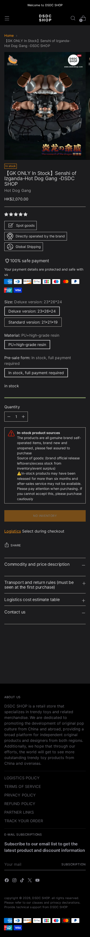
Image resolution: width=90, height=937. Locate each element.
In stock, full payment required (36, 372)
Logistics (12, 531)
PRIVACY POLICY (20, 795)
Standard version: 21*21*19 (33, 322)
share (16, 545)
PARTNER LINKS (19, 812)
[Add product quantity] (9, 416)
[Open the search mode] (73, 18)
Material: (31, 335)
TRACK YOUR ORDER (23, 820)
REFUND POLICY (19, 803)
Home (9, 35)
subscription (73, 864)
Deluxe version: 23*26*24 (32, 311)
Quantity (12, 406)
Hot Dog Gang (17, 190)
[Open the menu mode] (7, 18)
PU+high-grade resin (27, 344)
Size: (33, 301)
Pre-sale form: (37, 360)
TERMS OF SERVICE (22, 786)
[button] (16, 214)
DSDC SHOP (41, 898)
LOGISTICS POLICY (22, 777)
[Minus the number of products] (23, 416)
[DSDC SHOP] (45, 18)
